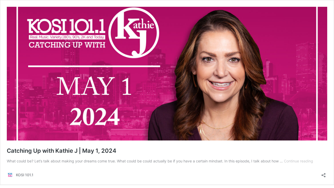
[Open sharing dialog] (323, 173)
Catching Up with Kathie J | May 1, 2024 (61, 150)
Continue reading (298, 161)
